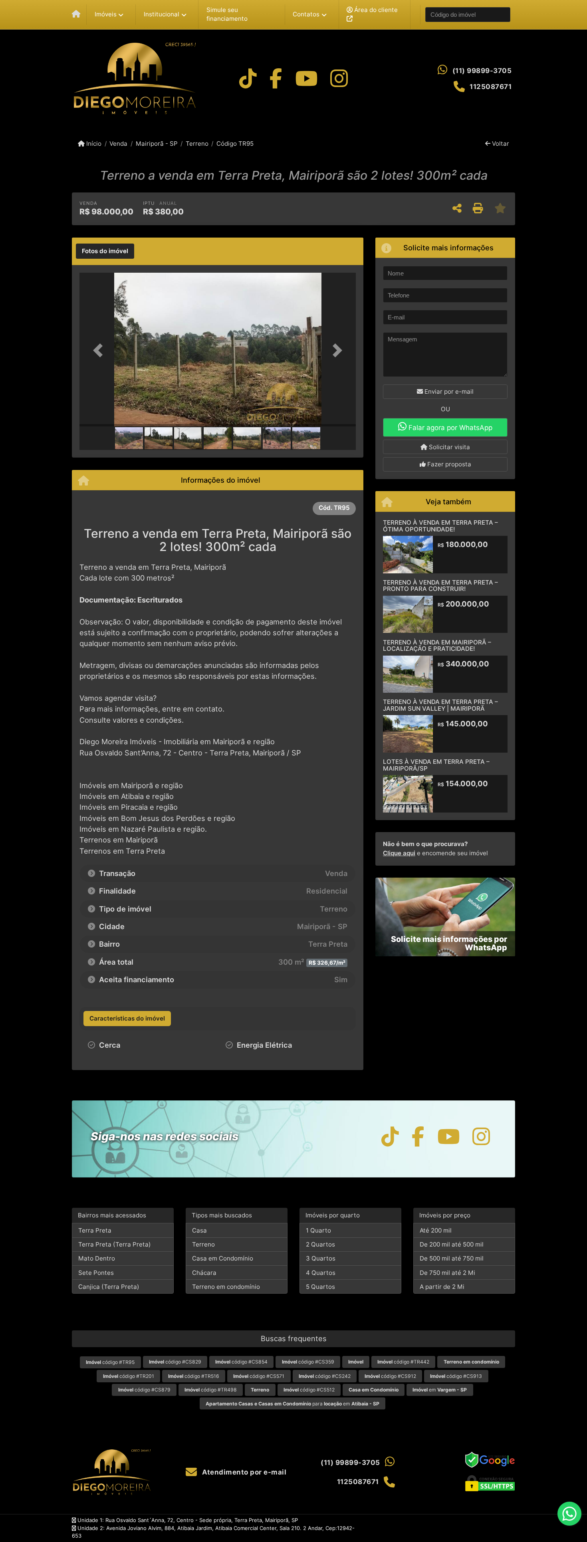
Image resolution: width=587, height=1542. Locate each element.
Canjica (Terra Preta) (108, 1286)
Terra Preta (94, 1230)
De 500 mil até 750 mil (452, 1258)
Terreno (197, 143)
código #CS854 (241, 1362)
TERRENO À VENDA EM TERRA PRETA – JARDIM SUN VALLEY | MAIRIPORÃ (440, 705)
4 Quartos (320, 1272)
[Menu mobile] (76, 14)
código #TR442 (403, 1362)
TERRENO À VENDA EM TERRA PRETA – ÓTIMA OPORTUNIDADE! (440, 526)
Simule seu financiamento (227, 14)
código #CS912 (390, 1376)
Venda (118, 143)
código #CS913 (456, 1376)
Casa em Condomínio (222, 1258)
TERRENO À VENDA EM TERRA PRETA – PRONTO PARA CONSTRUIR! (440, 586)
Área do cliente (375, 10)
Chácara (204, 1272)
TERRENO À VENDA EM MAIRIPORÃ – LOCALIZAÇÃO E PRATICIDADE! (437, 645)
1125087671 (491, 87)
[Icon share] (248, 78)
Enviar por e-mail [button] (448, 391)
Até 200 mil (436, 1230)
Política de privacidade (411, 1528)
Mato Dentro (96, 1258)
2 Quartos (320, 1244)
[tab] (105, 251)
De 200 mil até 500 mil (452, 1244)
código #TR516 (193, 1376)
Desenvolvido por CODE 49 (481, 1528)
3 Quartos (320, 1258)
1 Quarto (318, 1230)
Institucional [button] (161, 14)
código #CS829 (175, 1362)
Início (93, 143)
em (439, 1390)
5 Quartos (320, 1286)
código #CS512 (309, 1390)
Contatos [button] (306, 14)
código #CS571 (258, 1376)
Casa (199, 1230)
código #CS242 (325, 1376)
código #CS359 (308, 1362)
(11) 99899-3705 (482, 71)
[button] (100, 350)
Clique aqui (399, 853)
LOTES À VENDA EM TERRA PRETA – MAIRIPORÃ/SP (436, 765)
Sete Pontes (96, 1272)
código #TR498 (210, 1390)
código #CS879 (144, 1390)
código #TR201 (128, 1376)
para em (292, 1404)
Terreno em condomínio (226, 1286)
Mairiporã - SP (156, 143)
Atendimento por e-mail (243, 1472)
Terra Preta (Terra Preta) (114, 1244)
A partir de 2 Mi (442, 1286)
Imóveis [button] (106, 14)
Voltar (499, 143)
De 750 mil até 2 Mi (447, 1272)
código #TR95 (110, 1362)
